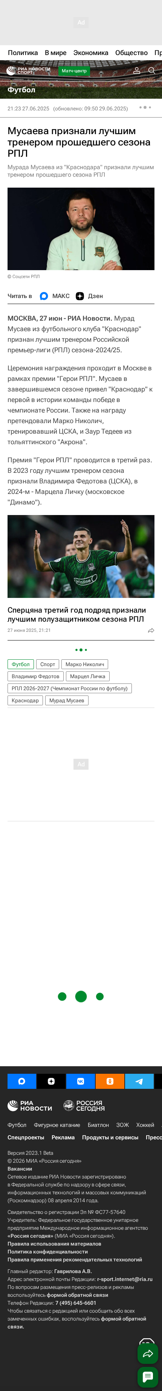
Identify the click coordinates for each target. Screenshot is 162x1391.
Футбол (21, 664)
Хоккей (145, 1125)
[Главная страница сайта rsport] (45, 70)
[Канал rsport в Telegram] (139, 1081)
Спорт (47, 664)
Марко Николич (85, 664)
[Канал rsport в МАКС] (22, 1081)
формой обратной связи (77, 1295)
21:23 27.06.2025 (28, 108)
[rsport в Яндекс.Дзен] (51, 1081)
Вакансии (20, 1169)
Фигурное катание (57, 1125)
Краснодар (25, 700)
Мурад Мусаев (66, 700)
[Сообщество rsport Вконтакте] (80, 1081)
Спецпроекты (26, 1137)
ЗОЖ (122, 1125)
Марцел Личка (87, 676)
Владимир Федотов (36, 676)
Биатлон (98, 1125)
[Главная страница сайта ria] (8, 70)
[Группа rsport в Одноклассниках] (110, 1081)
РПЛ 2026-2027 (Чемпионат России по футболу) (70, 688)
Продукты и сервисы (110, 1137)
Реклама (63, 1137)
